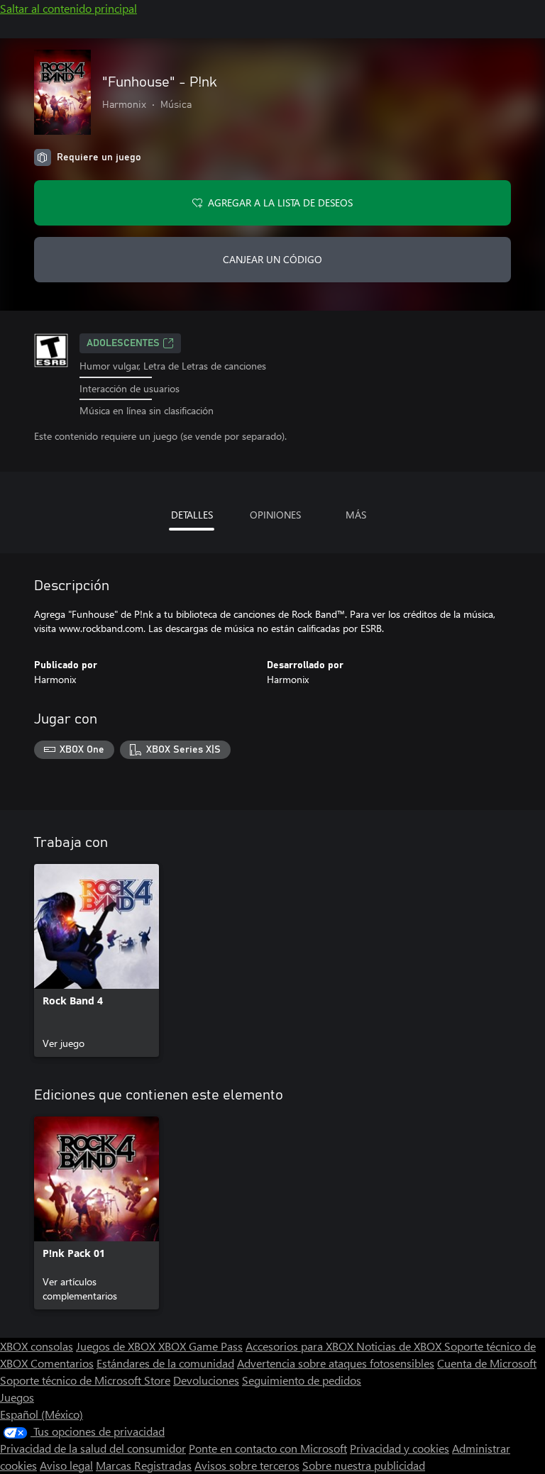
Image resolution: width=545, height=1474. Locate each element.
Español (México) (41, 1414)
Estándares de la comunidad (165, 1363)
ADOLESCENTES (123, 343)
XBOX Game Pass (200, 1346)
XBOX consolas (36, 1346)
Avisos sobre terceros (246, 1465)
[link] (96, 960)
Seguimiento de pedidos (301, 1380)
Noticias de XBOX (400, 1346)
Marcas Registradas (144, 1465)
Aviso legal (66, 1465)
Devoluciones (206, 1380)
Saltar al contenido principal (68, 8)
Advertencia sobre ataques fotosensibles (335, 1363)
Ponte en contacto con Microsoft (268, 1448)
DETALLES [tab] (192, 514)
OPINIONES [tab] (275, 514)
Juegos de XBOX (117, 1346)
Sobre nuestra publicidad (363, 1465)
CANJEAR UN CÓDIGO (272, 259)
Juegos (17, 1397)
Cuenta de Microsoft (486, 1363)
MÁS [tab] (356, 514)
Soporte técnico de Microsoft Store (85, 1380)
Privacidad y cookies (399, 1448)
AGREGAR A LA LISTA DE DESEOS (280, 202)
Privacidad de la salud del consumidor (93, 1448)
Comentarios (62, 1363)
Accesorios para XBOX (301, 1346)
